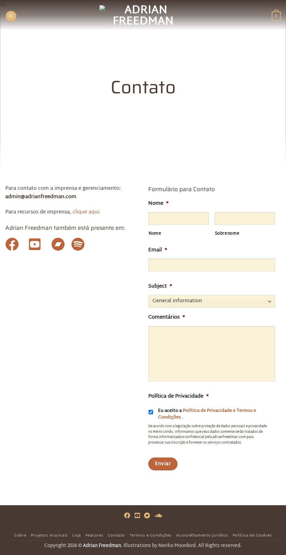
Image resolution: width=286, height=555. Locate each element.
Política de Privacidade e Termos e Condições (207, 414)
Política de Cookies (252, 535)
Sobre (20, 535)
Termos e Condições (150, 535)
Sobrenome (227, 233)
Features (94, 535)
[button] (11, 16)
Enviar (163, 464)
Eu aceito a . (207, 414)
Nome (155, 233)
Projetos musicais (49, 535)
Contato (116, 535)
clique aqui (86, 212)
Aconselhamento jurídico (202, 535)
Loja (76, 535)
